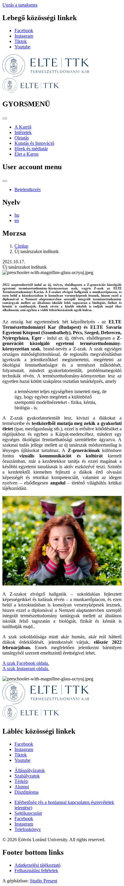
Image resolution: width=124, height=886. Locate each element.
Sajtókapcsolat (28, 813)
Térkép (21, 781)
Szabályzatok (27, 775)
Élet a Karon (26, 154)
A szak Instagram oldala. (25, 668)
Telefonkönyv (27, 829)
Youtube (22, 46)
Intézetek (23, 132)
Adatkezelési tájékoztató (37, 865)
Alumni (21, 786)
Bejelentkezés (27, 189)
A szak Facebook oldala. (25, 663)
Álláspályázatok (29, 770)
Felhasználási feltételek (36, 870)
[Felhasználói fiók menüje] (4, 181)
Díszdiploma (26, 792)
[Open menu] (4, 118)
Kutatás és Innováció (34, 143)
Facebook (23, 30)
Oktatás (21, 137)
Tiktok (20, 41)
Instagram (23, 35)
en (16, 220)
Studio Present (43, 880)
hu (16, 215)
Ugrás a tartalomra (19, 5)
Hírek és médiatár (31, 148)
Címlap (21, 246)
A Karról (22, 127)
